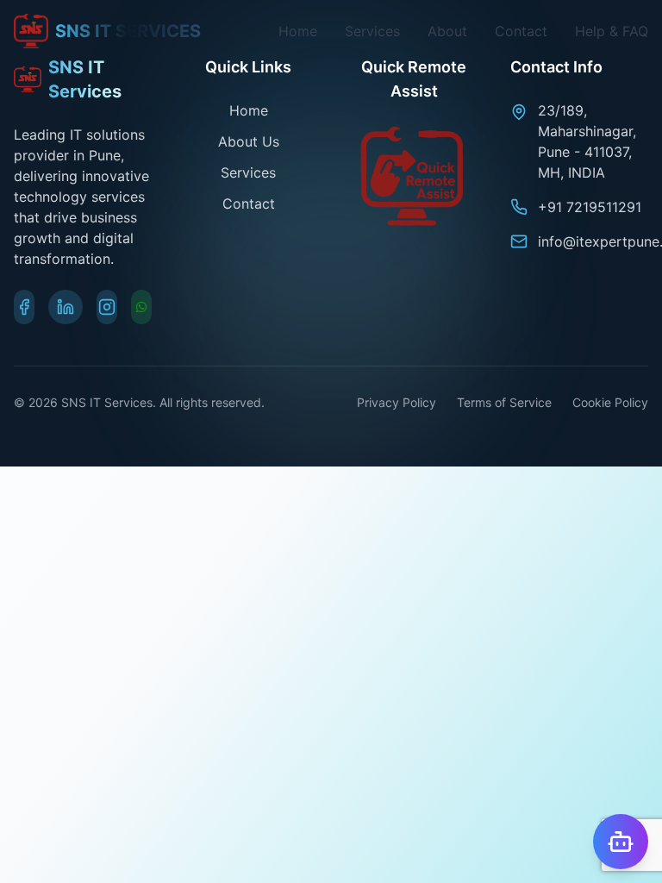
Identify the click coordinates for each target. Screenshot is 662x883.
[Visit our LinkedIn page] (65, 307)
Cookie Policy (610, 402)
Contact (521, 31)
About (447, 31)
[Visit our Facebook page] (24, 307)
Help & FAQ (611, 31)
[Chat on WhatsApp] (141, 307)
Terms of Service (504, 402)
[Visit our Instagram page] (107, 307)
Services (372, 31)
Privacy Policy (396, 402)
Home (297, 31)
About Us (248, 141)
